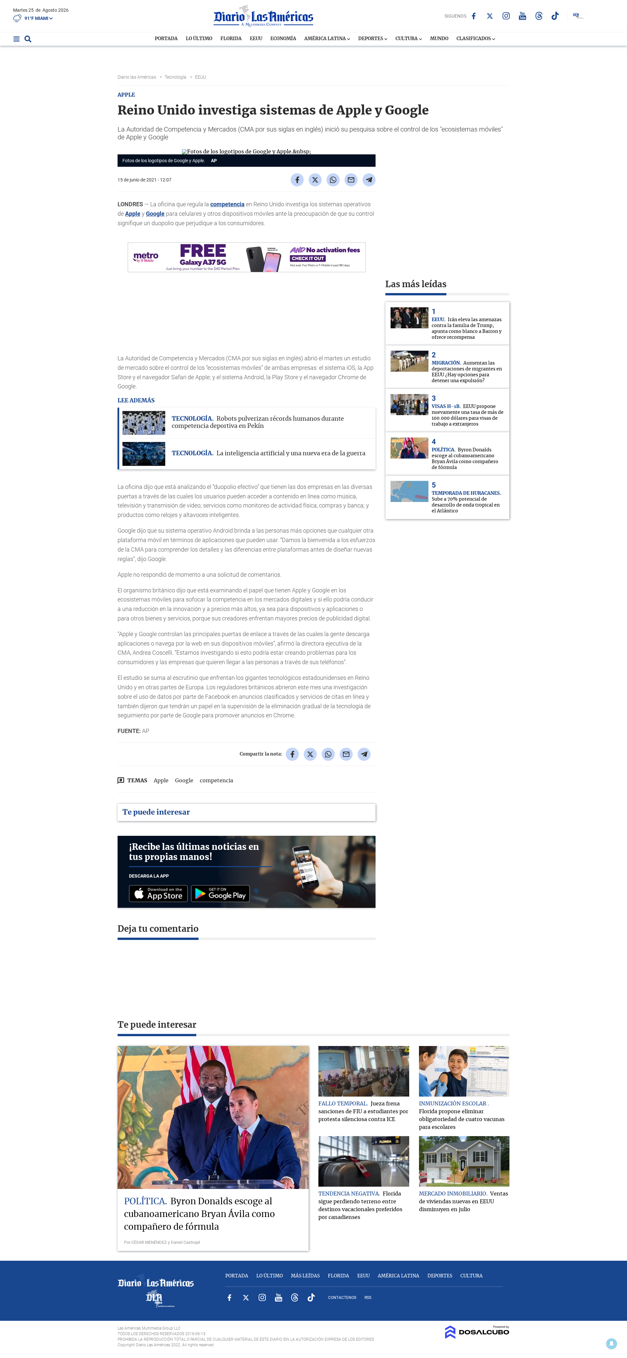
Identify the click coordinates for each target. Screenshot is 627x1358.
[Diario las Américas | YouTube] (523, 16)
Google (155, 213)
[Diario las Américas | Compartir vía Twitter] (315, 179)
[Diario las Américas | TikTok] (555, 16)
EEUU (256, 39)
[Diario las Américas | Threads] (539, 16)
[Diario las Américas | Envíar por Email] (351, 179)
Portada (166, 39)
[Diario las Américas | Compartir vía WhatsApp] (333, 179)
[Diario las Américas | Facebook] (474, 16)
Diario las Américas (137, 77)
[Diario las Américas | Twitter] (490, 16)
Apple (132, 213)
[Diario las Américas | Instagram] (506, 16)
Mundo (439, 39)
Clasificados (474, 39)
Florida (231, 39)
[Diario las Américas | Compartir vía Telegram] (369, 179)
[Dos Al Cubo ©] (477, 1337)
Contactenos (342, 1297)
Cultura (407, 39)
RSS (367, 1297)
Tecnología (176, 77)
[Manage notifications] (611, 1343)
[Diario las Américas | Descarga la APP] (160, 894)
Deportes (371, 39)
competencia (227, 204)
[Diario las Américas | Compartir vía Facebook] (297, 179)
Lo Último (199, 39)
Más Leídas (305, 1276)
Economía (283, 39)
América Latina (325, 39)
